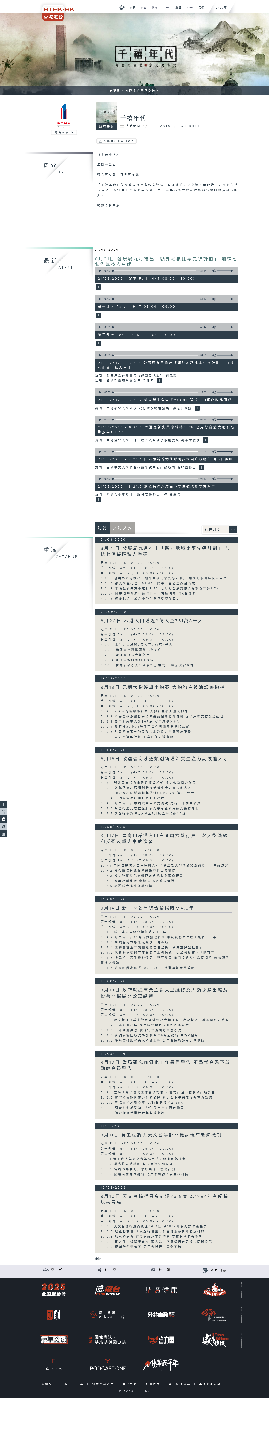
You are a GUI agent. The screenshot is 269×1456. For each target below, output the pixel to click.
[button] (99, 271)
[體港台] (107, 1290)
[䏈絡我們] (153, 1269)
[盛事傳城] (215, 1340)
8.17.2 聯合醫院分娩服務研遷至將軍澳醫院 (138, 871)
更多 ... (99, 1258)
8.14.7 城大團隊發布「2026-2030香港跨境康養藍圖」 (150, 968)
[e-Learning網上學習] (107, 1315)
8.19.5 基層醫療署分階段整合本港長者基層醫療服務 (146, 732)
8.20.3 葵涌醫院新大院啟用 (125, 655)
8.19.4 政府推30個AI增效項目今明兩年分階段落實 (145, 727)
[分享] (99, 1269)
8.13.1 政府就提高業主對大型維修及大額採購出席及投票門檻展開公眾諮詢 (165, 1020)
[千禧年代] (98, 287)
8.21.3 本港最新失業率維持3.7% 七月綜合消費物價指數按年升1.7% (160, 588)
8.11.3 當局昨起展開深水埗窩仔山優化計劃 (138, 1169)
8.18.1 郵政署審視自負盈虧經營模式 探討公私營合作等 (148, 783)
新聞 (153, 9)
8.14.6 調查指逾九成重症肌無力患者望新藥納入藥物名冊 (150, 808)
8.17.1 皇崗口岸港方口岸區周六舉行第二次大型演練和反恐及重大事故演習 (165, 865)
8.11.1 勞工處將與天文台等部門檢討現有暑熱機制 (143, 1159)
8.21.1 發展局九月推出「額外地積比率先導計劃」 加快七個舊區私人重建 (164, 578)
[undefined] (122, 7)
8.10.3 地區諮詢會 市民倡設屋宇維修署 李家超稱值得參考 (152, 1236)
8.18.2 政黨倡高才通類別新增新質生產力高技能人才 (146, 788)
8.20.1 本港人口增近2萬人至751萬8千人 (137, 645)
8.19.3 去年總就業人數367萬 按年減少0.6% (140, 721)
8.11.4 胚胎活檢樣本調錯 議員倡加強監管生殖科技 (145, 1174)
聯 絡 (165, 1269)
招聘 (65, 1384)
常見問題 (131, 1384)
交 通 (57, 1269)
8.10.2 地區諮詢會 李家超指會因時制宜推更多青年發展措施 (153, 1231)
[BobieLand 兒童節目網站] (215, 1290)
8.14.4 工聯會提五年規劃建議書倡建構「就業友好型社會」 (152, 947)
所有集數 (107, 126)
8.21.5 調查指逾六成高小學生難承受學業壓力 (140, 599)
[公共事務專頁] (161, 1315)
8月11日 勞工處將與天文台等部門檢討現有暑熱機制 (161, 1135)
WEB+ (165, 9)
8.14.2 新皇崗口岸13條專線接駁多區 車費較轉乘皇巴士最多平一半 (159, 937)
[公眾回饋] (205, 1270)
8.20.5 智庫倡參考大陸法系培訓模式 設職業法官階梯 (147, 665)
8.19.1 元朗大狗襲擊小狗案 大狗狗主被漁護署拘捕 (144, 711)
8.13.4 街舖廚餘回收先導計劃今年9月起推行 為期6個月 (150, 1035)
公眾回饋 (218, 1270)
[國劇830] (54, 1315)
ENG (219, 7)
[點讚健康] (161, 1290)
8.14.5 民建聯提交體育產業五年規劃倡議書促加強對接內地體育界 (158, 952)
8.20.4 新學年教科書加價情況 (127, 660)
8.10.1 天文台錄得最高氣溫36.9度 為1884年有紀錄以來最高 (154, 1226)
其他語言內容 (211, 1384)
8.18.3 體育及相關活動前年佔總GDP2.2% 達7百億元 (148, 793)
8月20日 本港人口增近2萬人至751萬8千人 (152, 621)
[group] (213, 271)
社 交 (111, 1269)
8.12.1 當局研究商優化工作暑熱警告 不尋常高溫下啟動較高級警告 (158, 1092)
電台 (142, 9)
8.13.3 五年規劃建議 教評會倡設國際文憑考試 (141, 1030)
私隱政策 (154, 1384)
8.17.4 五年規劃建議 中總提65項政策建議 (140, 881)
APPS (189, 9)
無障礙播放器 (180, 1384)
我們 (200, 9)
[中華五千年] (161, 1364)
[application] (165, 271)
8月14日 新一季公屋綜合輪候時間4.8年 (148, 908)
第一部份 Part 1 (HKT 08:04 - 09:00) (137, 568)
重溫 (177, 9)
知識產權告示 (104, 1384)
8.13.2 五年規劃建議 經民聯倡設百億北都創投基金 (145, 1025)
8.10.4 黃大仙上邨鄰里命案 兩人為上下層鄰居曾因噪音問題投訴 (157, 1242)
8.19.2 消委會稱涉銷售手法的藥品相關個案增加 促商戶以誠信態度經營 (162, 716)
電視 (131, 9)
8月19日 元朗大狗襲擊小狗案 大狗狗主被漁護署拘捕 (163, 687)
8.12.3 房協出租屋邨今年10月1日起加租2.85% (142, 1103)
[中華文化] (54, 1340)
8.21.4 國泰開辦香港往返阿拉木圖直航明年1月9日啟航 (148, 594)
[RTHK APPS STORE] (54, 1364)
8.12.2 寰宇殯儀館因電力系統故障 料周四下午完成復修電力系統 (158, 1097)
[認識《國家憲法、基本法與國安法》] (107, 1340)
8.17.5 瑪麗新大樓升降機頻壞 (127, 886)
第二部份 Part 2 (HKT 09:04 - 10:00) (137, 573)
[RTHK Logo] (56, 10)
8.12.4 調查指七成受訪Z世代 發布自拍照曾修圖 (142, 1108)
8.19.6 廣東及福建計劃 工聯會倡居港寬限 (137, 737)
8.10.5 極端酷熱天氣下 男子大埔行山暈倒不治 (141, 1247)
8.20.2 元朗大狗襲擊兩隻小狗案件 (131, 650)
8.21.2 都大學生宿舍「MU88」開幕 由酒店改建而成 (148, 583)
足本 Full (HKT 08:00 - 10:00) (131, 563)
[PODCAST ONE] (107, 1364)
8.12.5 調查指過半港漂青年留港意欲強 (135, 1113)
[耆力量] (161, 1340)
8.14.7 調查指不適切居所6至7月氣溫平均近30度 (143, 813)
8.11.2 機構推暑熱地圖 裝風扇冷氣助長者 (137, 1164)
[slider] (225, 270)
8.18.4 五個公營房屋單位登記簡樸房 (133, 798)
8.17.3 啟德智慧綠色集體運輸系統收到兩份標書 (142, 876)
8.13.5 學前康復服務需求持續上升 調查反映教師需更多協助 (153, 1040)
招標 (80, 1384)
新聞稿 (47, 1384)
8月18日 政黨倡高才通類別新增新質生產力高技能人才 (165, 759)
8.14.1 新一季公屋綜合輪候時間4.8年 (134, 932)
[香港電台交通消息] (46, 1269)
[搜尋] (239, 6)
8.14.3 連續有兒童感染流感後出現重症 (135, 942)
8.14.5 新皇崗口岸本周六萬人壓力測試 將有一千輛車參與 (151, 803)
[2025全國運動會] (54, 1290)
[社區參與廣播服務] (215, 1315)
